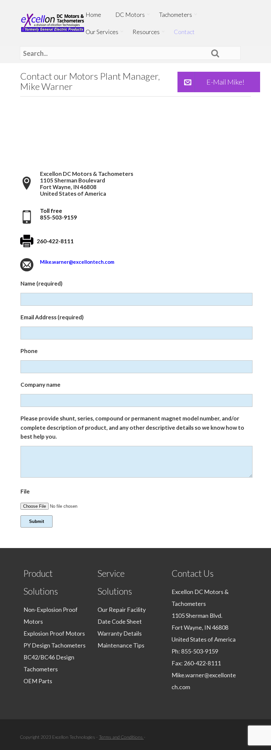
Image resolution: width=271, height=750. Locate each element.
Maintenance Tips (120, 645)
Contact (184, 31)
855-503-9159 (199, 651)
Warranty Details (119, 633)
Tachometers (175, 14)
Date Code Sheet (119, 621)
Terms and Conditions (121, 737)
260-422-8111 (202, 663)
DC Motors (130, 14)
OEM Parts (37, 681)
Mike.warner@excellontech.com (77, 262)
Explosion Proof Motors (54, 633)
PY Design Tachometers (54, 645)
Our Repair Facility (121, 609)
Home (93, 14)
